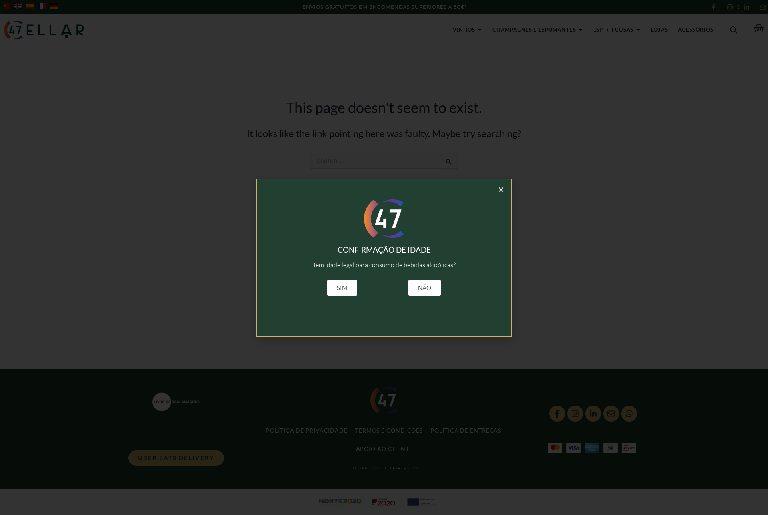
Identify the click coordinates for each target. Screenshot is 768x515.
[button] (501, 190)
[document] (384, 257)
